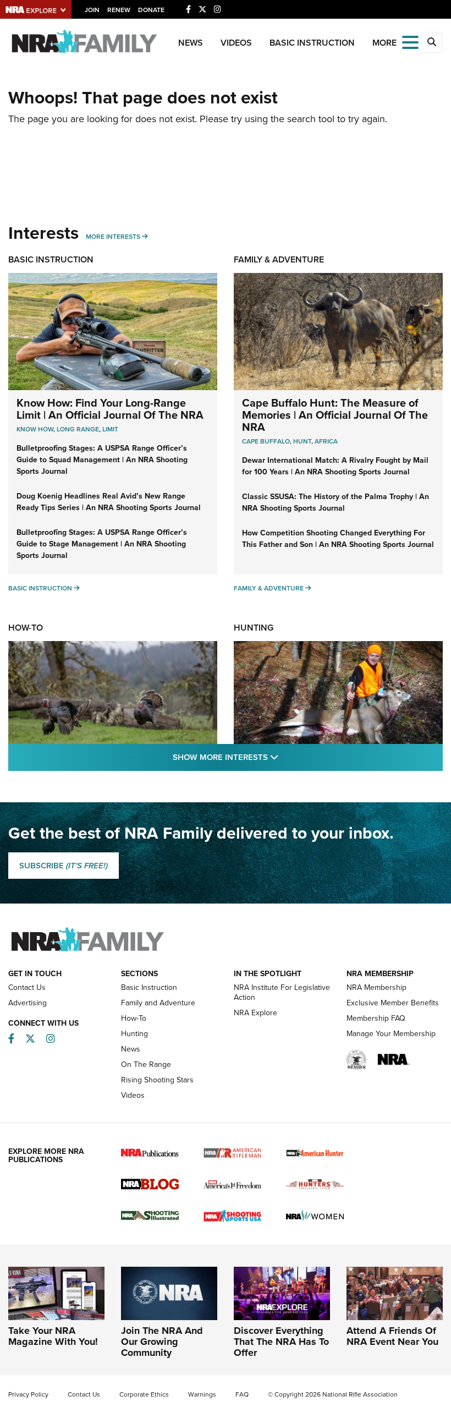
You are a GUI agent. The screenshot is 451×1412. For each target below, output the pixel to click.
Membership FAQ (375, 1018)
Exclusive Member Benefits (392, 1003)
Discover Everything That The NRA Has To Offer (281, 1341)
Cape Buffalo (266, 441)
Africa (326, 441)
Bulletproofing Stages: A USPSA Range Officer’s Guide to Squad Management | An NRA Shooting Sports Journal (102, 459)
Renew (118, 10)
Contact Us (27, 987)
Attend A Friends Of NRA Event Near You (392, 1336)
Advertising (27, 1003)
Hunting (253, 627)
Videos (236, 42)
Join (92, 10)
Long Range (78, 429)
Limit (110, 429)
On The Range (146, 1064)
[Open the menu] (410, 41)
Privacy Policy (28, 1394)
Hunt (302, 441)
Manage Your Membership (391, 1033)
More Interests (113, 237)
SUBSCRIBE (63, 866)
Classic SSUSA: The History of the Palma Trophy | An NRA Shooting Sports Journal (335, 502)
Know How (34, 429)
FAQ (242, 1394)
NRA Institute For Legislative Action (282, 992)
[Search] (431, 42)
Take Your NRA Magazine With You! (53, 1336)
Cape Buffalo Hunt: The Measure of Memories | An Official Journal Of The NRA (335, 415)
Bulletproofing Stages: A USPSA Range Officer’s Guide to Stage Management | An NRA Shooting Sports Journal (101, 544)
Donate (151, 10)
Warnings (202, 1394)
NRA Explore (255, 1013)
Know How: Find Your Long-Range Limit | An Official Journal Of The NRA (110, 409)
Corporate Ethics (144, 1394)
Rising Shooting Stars (157, 1080)
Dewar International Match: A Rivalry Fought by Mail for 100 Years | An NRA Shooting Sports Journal (335, 466)
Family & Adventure (279, 259)
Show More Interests (285, 757)
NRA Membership (376, 987)
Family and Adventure (158, 1003)
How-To (25, 627)
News (190, 42)
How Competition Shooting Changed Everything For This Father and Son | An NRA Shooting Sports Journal (338, 538)
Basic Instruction (312, 42)
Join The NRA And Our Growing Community (162, 1341)
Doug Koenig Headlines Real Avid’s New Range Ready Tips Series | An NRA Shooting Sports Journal (108, 501)
